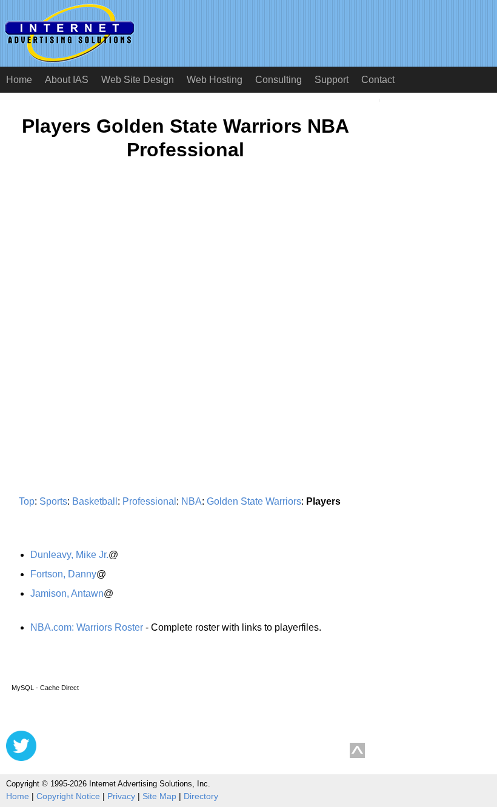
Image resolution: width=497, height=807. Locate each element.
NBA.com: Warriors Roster (86, 627)
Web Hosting (214, 80)
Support (332, 80)
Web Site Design (137, 80)
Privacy (121, 796)
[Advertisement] (108, 288)
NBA (191, 501)
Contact (378, 80)
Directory (201, 796)
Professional (149, 501)
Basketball (95, 501)
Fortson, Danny (63, 574)
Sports (53, 501)
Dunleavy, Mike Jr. (69, 555)
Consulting (278, 80)
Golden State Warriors (254, 501)
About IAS (66, 80)
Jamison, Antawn (67, 593)
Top (27, 501)
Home (19, 80)
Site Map (159, 796)
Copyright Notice (68, 796)
